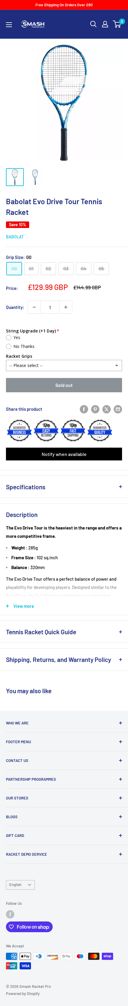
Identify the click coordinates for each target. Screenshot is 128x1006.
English (15, 884)
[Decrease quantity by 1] (34, 307)
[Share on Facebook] (84, 408)
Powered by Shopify (23, 993)
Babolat (15, 236)
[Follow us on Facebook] (10, 914)
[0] (117, 24)
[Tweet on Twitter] (106, 408)
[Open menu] (9, 24)
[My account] (105, 24)
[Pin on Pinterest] (95, 408)
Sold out (64, 385)
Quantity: (15, 307)
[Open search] (93, 24)
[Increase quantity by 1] (66, 307)
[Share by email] (118, 408)
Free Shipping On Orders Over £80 (64, 4)
